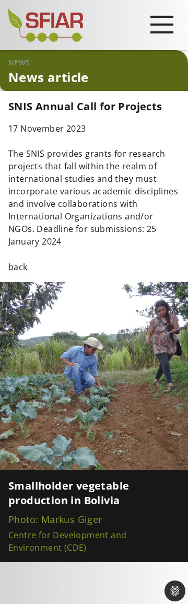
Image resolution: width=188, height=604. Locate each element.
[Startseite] (94, 25)
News (19, 62)
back (18, 267)
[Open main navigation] (162, 24)
